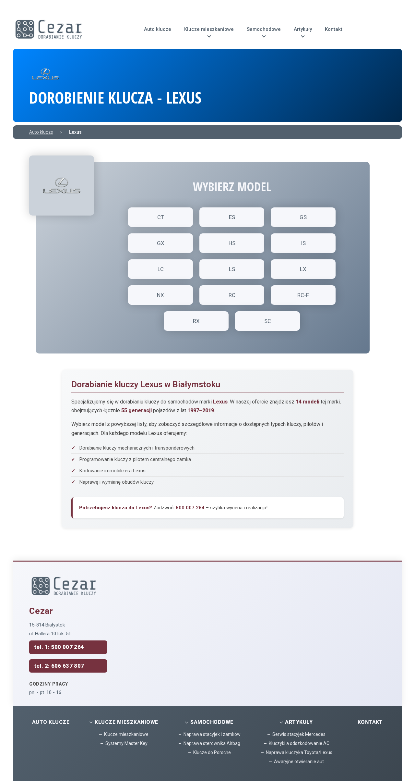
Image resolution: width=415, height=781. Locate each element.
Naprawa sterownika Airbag (212, 743)
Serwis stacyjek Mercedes (299, 734)
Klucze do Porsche (212, 752)
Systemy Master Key (126, 743)
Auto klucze (50, 722)
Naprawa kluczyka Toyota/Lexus (299, 752)
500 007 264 (190, 508)
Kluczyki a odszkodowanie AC (299, 743)
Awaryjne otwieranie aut (299, 761)
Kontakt (370, 722)
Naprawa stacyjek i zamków (212, 734)
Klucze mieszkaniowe (126, 734)
